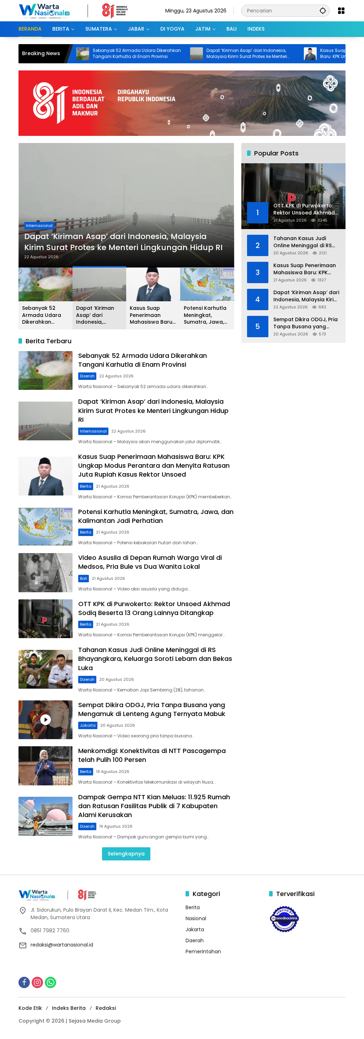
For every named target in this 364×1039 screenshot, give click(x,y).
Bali (83, 578)
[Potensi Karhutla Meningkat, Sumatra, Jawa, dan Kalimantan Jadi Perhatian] (45, 526)
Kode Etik (30, 1008)
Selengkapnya (126, 853)
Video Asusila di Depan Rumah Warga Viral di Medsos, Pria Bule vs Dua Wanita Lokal (150, 562)
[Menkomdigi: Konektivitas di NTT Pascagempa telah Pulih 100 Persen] (45, 765)
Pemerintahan (203, 951)
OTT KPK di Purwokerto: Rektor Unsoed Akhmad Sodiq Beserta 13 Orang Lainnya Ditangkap (154, 608)
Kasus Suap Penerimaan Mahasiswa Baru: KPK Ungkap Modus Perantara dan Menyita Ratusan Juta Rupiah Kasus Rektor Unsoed (152, 315)
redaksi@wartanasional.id (62, 944)
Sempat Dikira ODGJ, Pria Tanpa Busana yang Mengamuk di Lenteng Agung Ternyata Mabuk (151, 709)
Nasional (196, 918)
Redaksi (106, 1008)
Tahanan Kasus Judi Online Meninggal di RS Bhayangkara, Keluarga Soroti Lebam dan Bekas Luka (155, 658)
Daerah (87, 376)
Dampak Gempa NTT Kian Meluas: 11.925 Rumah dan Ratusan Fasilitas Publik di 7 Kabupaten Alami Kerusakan (154, 805)
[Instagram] (37, 982)
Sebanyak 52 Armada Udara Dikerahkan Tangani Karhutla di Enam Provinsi (111, 53)
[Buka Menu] (341, 10)
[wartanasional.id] (80, 10)
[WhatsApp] (50, 982)
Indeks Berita (69, 1008)
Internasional (39, 225)
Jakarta (88, 725)
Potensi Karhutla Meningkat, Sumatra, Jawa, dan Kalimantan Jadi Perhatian (205, 315)
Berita (85, 486)
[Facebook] (24, 982)
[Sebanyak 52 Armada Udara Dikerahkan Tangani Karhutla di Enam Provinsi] (45, 370)
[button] (323, 10)
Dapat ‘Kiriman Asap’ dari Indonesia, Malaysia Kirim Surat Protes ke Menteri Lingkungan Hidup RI (221, 54)
